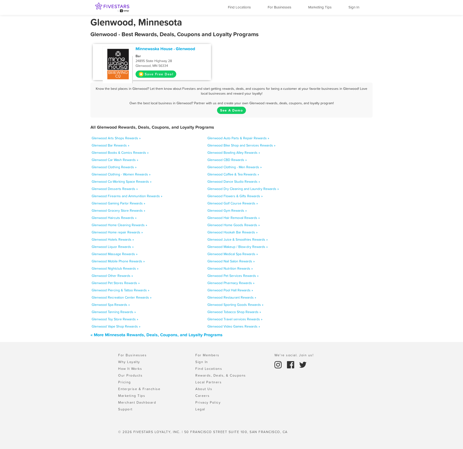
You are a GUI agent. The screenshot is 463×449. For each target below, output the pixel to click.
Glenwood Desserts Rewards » (115, 188)
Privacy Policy (208, 402)
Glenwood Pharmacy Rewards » (230, 283)
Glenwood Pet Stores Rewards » (116, 283)
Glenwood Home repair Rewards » (117, 232)
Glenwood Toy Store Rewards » (115, 319)
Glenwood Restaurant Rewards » (231, 297)
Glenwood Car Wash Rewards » (115, 159)
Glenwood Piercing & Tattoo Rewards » (120, 290)
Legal (200, 409)
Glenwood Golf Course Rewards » (232, 203)
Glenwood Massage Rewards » (114, 254)
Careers (202, 395)
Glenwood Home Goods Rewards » (233, 225)
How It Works (130, 368)
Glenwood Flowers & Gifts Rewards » (235, 196)
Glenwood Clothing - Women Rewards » (121, 174)
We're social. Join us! (293, 355)
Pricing (124, 382)
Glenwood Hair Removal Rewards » (233, 217)
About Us (203, 388)
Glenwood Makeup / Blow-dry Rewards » (237, 246)
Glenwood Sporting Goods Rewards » (235, 304)
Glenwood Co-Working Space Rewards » (121, 181)
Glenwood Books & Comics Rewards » (120, 152)
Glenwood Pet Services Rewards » (233, 275)
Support (125, 409)
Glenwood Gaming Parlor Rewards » (118, 203)
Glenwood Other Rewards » (112, 275)
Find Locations (239, 7)
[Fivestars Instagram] (278, 364)
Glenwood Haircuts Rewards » (114, 217)
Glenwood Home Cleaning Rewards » (119, 225)
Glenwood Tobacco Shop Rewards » (234, 311)
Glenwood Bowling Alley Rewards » (233, 152)
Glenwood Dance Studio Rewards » (233, 181)
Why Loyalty (129, 361)
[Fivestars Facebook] (291, 364)
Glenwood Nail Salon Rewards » (231, 261)
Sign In (353, 7)
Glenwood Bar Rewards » (110, 145)
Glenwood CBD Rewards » (227, 159)
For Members (207, 355)
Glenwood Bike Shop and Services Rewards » (241, 145)
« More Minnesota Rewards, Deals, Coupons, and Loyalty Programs (156, 334)
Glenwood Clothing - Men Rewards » (234, 167)
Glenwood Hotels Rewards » (113, 239)
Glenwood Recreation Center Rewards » (121, 297)
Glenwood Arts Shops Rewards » (116, 138)
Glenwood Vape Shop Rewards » (116, 326)
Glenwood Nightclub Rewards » (115, 268)
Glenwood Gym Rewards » (227, 210)
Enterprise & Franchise (139, 388)
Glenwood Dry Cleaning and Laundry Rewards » (243, 188)
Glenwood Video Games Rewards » (233, 326)
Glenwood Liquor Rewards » (113, 246)
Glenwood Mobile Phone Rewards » (118, 261)
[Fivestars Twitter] (302, 364)
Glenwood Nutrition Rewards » (230, 268)
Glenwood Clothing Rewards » (114, 167)
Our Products (130, 375)
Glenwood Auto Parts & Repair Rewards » (238, 138)
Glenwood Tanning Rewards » (114, 311)
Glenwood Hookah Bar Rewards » (232, 232)
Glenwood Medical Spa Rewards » (232, 254)
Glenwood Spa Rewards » (111, 304)
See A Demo (231, 110)
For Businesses (279, 7)
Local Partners (208, 382)
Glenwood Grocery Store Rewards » (118, 210)
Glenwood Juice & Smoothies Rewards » (237, 239)
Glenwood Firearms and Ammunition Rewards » (127, 196)
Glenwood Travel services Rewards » (234, 319)
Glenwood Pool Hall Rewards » (230, 290)
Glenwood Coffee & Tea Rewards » (233, 174)
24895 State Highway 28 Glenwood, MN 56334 (154, 61)
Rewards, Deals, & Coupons (220, 375)
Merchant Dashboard (137, 402)
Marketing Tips (320, 7)
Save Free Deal (159, 74)
